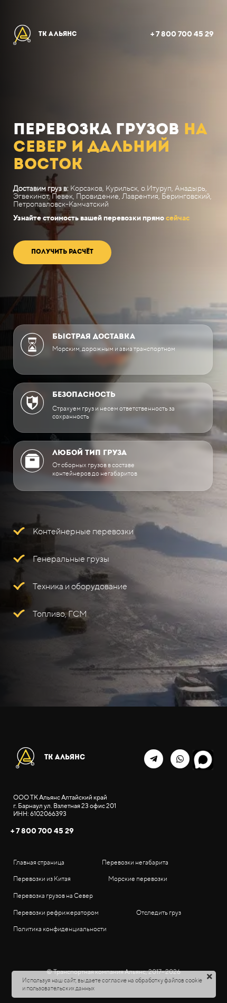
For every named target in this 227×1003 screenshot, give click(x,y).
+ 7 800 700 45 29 (182, 34)
